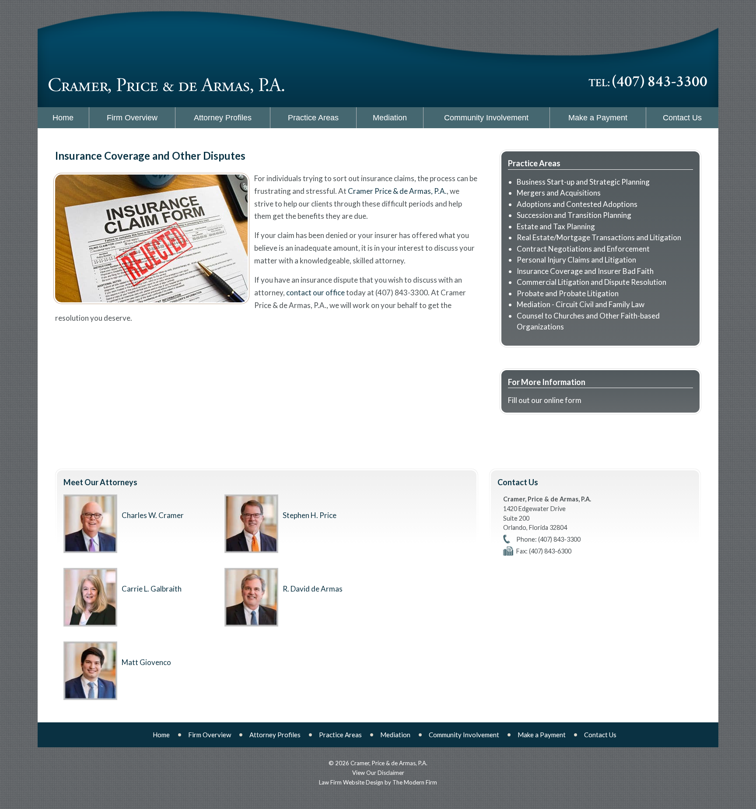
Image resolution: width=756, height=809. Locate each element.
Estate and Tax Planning (556, 226)
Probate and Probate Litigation (568, 293)
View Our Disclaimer (378, 772)
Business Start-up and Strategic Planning (583, 181)
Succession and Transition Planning (574, 215)
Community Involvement (486, 117)
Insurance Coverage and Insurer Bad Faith (585, 271)
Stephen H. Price (309, 515)
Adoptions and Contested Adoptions (577, 204)
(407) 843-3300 (659, 81)
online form (562, 400)
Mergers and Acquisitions (559, 192)
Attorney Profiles (223, 117)
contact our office (315, 292)
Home (63, 117)
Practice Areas (313, 117)
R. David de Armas (313, 588)
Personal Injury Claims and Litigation (576, 259)
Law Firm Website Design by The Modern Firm (378, 782)
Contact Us (682, 117)
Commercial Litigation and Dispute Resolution (591, 282)
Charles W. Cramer (153, 515)
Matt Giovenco (146, 662)
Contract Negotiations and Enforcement (583, 248)
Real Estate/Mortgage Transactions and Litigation (599, 237)
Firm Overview (132, 117)
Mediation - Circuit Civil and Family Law (580, 304)
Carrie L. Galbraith (152, 588)
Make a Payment (597, 117)
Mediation (390, 117)
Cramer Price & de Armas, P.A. (397, 191)
